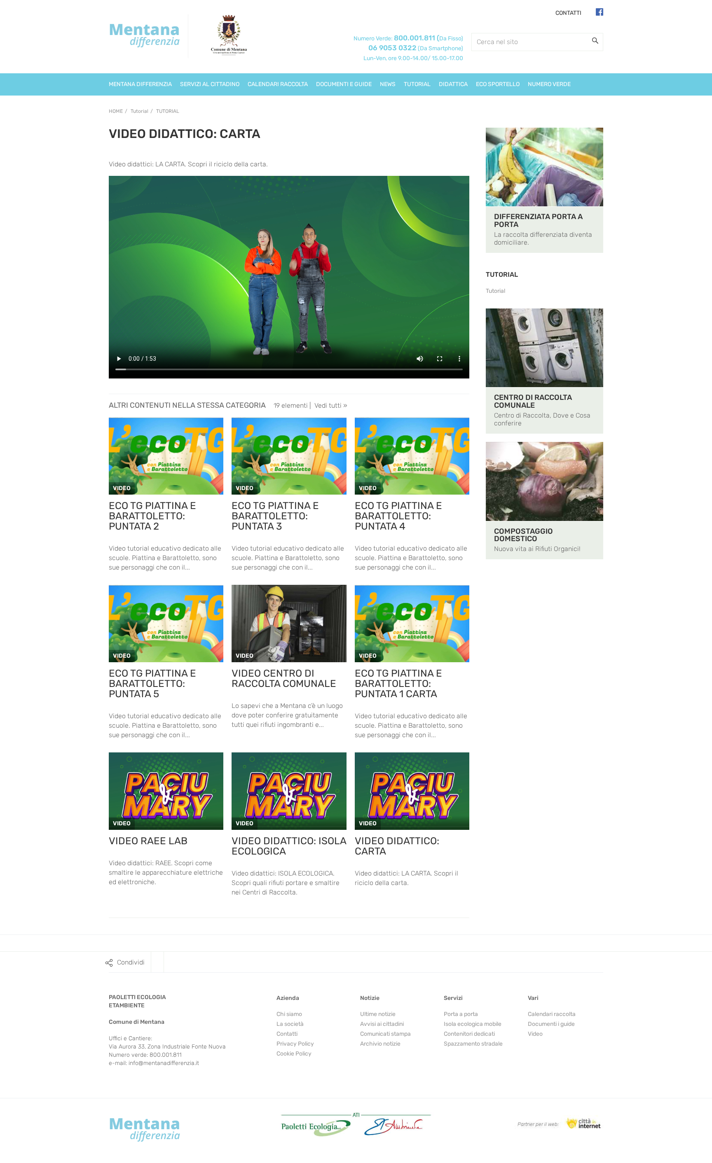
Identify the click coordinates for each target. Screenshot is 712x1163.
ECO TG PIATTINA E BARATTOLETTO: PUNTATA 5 (152, 684)
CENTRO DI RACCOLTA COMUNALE (533, 401)
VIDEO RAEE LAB (148, 841)
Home (116, 111)
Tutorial (167, 111)
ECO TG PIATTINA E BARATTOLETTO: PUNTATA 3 (275, 516)
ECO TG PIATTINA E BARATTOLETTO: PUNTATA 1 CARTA (398, 684)
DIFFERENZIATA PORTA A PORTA (538, 220)
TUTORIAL (502, 274)
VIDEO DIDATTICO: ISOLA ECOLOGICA (289, 846)
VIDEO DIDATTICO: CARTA (397, 846)
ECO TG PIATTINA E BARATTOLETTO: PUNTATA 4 (398, 516)
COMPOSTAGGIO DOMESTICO (523, 535)
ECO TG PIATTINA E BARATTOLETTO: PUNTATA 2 (152, 516)
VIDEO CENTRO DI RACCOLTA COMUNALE (284, 678)
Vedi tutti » (330, 405)
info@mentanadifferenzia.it (164, 1063)
